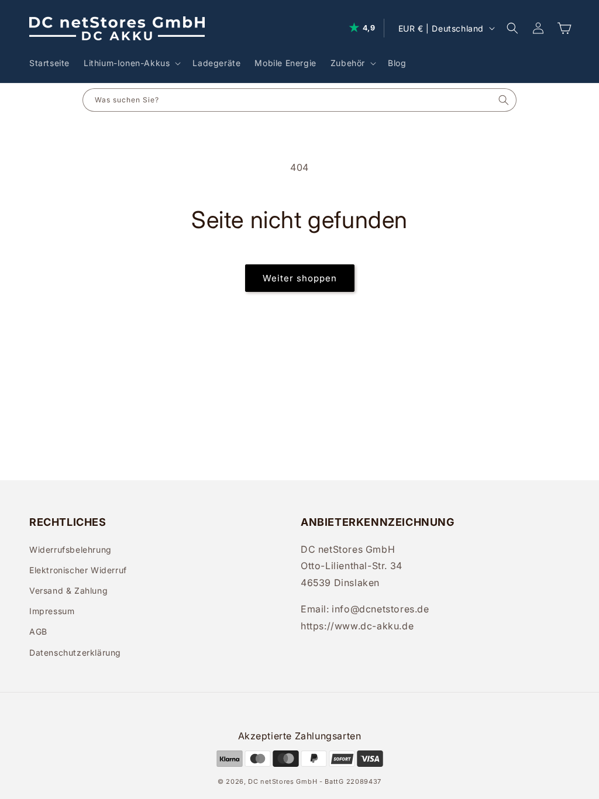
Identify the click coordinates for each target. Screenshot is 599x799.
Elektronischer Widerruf (78, 570)
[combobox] (287, 100)
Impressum (51, 611)
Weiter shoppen (300, 278)
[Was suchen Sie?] (504, 100)
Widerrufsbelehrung (70, 550)
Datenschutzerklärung (75, 652)
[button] (131, 63)
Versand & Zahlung (68, 590)
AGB (38, 631)
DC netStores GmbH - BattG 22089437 (314, 781)
